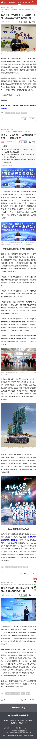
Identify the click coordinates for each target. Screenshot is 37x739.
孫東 (18, 112)
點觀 (29, 2)
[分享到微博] (35, 590)
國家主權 (24, 112)
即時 (19, 2)
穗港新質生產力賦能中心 (13, 693)
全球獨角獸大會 (13, 2)
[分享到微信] (35, 584)
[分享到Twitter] (35, 587)
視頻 (22, 2)
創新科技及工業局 (11, 567)
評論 (26, 2)
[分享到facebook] (35, 582)
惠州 (28, 693)
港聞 (3, 22)
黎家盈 (25, 567)
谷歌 (8, 112)
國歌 (13, 112)
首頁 (5, 2)
